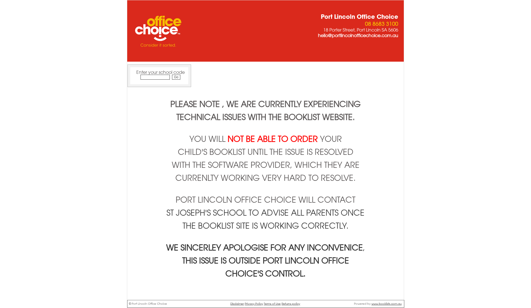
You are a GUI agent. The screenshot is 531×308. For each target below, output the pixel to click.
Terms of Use (272, 304)
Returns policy (291, 304)
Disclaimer (237, 304)
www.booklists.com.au (386, 304)
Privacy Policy (254, 304)
